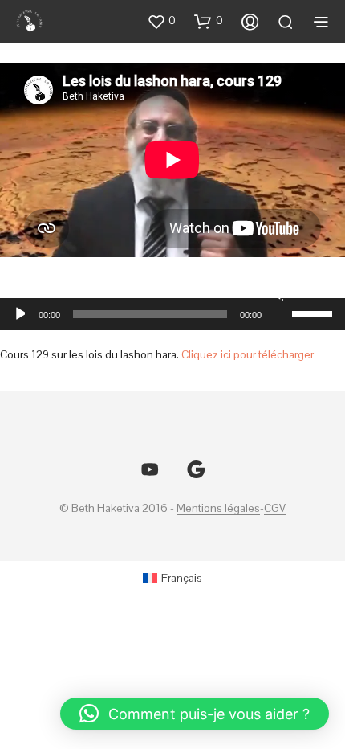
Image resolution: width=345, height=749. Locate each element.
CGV (275, 508)
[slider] (314, 312)
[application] (172, 314)
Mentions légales (218, 508)
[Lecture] (19, 314)
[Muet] (277, 293)
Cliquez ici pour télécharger (247, 354)
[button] (161, 21)
